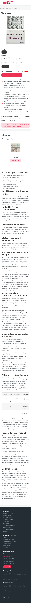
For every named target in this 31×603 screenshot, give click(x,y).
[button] (15, 160)
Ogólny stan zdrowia (11, 8)
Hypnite (15, 157)
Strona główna (3, 8)
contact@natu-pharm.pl (9, 556)
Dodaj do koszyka (12, 75)
